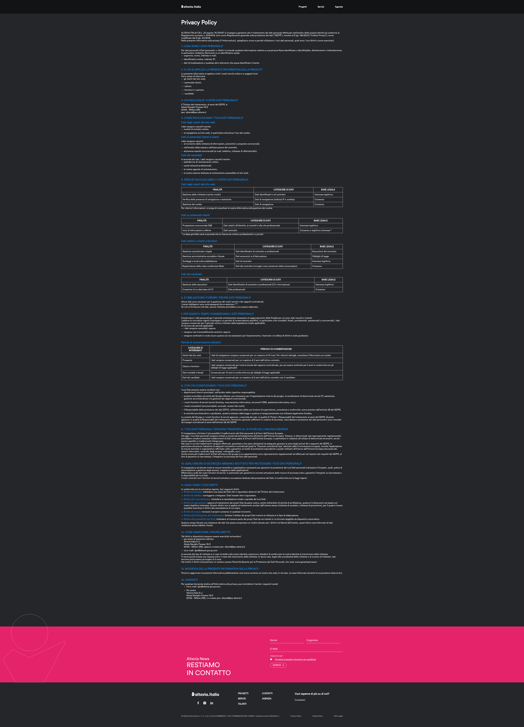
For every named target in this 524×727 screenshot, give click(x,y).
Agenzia (339, 7)
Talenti (242, 704)
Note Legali (338, 716)
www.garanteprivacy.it (306, 562)
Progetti (303, 7)
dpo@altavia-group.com (206, 550)
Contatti (267, 693)
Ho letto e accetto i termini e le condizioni (295, 659)
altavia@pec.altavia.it (196, 112)
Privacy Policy (295, 716)
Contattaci (300, 700)
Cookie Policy (317, 716)
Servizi (321, 7)
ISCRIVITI (277, 665)
